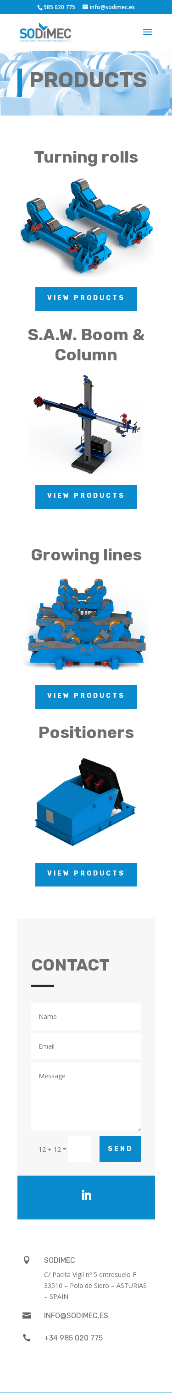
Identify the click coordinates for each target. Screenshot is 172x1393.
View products (86, 298)
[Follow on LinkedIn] (86, 1196)
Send (120, 1149)
